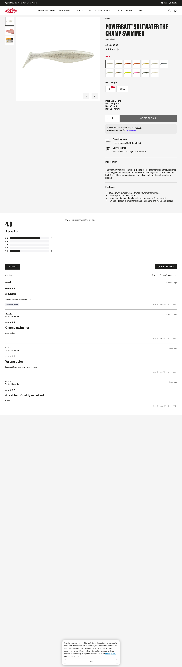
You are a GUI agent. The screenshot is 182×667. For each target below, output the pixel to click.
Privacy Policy (110, 654)
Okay (91, 661)
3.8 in (122, 89)
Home (107, 18)
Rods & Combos (103, 10)
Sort (154, 275)
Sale (141, 10)
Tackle (79, 10)
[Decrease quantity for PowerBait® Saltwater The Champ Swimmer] (107, 118)
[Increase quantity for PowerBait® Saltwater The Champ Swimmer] (117, 118)
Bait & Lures (65, 10)
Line (89, 10)
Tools (119, 10)
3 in (112, 88)
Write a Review (168, 267)
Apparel (130, 10)
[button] (86, 96)
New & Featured (46, 10)
